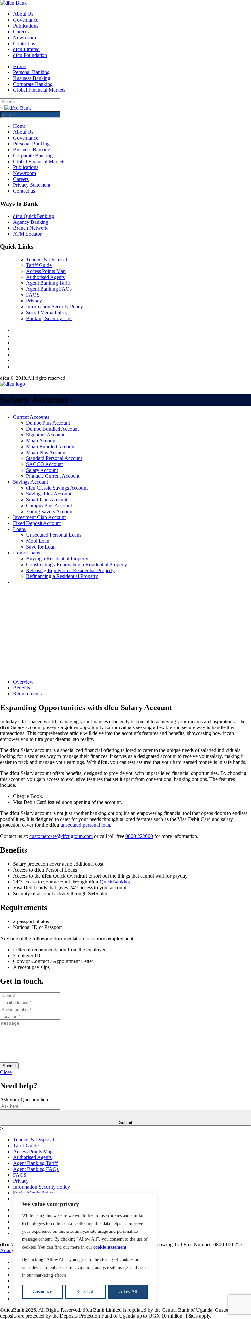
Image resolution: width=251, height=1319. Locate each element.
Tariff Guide (39, 265)
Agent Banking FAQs (49, 289)
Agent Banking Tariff (48, 283)
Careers (21, 31)
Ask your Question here (24, 1099)
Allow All (128, 1291)
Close (6, 1072)
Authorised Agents (45, 277)
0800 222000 (139, 836)
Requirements (27, 693)
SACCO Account (44, 464)
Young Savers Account (50, 511)
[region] (85, 1249)
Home (19, 66)
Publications (25, 26)
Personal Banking (31, 72)
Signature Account (45, 434)
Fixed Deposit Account (37, 523)
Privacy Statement (31, 185)
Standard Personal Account (54, 458)
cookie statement (109, 1247)
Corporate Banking (33, 84)
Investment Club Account (39, 517)
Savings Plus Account (48, 493)
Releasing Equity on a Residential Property (70, 570)
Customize (42, 1291)
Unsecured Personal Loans (53, 535)
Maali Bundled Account (50, 446)
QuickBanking (115, 881)
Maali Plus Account (46, 452)
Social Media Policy (47, 312)
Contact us (24, 43)
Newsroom (24, 37)
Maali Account (41, 440)
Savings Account (30, 482)
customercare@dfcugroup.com (61, 836)
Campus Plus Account (49, 505)
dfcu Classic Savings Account (57, 488)
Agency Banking (30, 222)
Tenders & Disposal (46, 259)
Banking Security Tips (49, 318)
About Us (23, 14)
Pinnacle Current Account (52, 476)
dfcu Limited (26, 49)
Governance (25, 20)
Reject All (85, 1291)
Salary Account (42, 470)
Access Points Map (46, 271)
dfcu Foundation (30, 55)
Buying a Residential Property (57, 558)
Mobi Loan (37, 541)
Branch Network (30, 228)
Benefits (21, 687)
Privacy (34, 300)
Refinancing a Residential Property (62, 576)
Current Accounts (31, 417)
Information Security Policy (54, 306)
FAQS (33, 295)
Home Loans (26, 552)
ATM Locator (27, 234)
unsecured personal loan (85, 825)
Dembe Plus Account (48, 423)
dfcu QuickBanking (33, 216)
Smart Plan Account (46, 499)
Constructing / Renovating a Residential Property (76, 564)
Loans (19, 529)
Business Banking (31, 78)
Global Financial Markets (39, 90)
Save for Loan (41, 547)
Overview (23, 682)
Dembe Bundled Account (52, 429)
